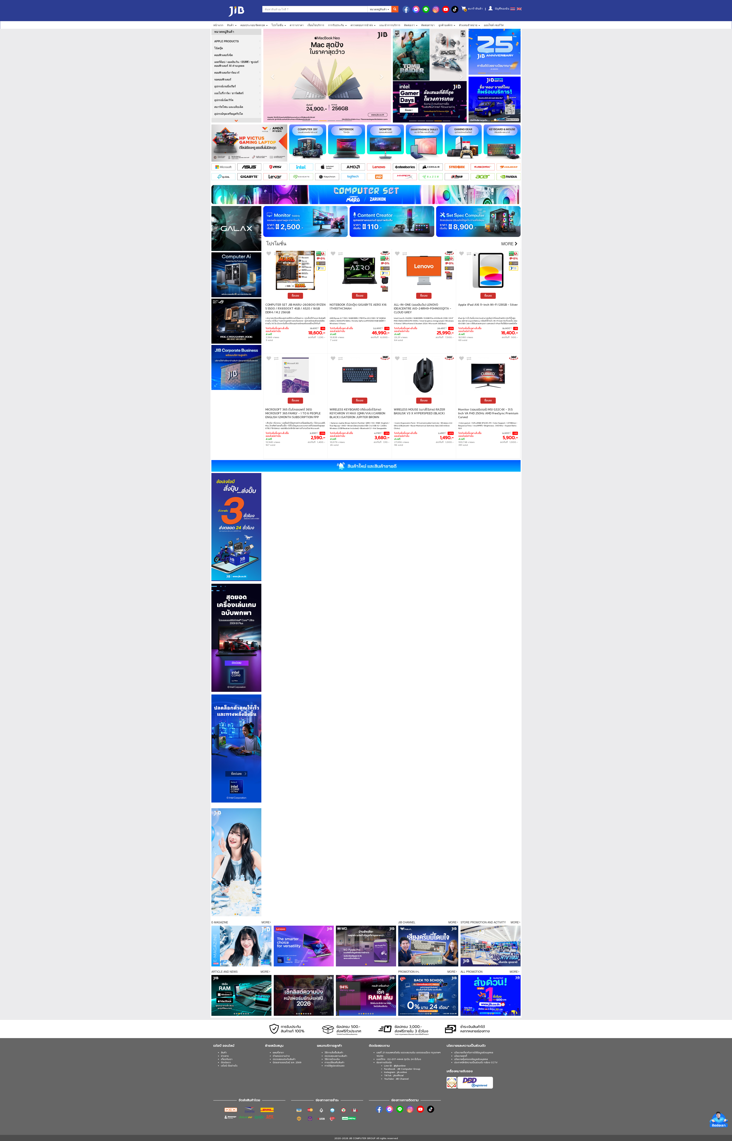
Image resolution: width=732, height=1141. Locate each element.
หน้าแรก (218, 25)
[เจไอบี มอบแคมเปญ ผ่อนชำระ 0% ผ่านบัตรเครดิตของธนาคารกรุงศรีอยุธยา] (321, 263)
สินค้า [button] (231, 25)
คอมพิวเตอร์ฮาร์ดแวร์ (226, 72)
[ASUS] (249, 167)
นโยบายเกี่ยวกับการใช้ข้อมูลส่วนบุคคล (473, 1052)
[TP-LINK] (223, 176)
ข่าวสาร (225, 1056)
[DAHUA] (457, 176)
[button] (272, 75)
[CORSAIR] (431, 167)
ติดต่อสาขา (428, 25)
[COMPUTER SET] (366, 194)
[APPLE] (327, 167)
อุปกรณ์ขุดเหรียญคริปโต (228, 113)
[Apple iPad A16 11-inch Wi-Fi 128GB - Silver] (488, 270)
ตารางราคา (297, 25)
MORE (266, 922)
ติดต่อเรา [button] (410, 25)
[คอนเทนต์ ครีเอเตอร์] (392, 221)
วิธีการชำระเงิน (332, 1059)
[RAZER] (431, 176)
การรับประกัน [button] (336, 25)
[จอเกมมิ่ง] (305, 221)
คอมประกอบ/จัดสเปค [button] (253, 25)
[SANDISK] (483, 167)
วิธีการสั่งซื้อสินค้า (334, 1052)
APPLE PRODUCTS (226, 41)
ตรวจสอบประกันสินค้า (284, 1059)
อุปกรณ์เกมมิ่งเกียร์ (225, 86)
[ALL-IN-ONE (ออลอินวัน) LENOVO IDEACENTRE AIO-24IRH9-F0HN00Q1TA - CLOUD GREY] (424, 270)
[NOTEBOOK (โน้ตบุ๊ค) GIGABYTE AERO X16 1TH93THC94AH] (360, 270)
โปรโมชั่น (276, 243)
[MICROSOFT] (223, 167)
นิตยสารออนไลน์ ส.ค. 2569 (287, 1062)
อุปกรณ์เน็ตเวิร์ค (223, 100)
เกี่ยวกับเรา (226, 1059)
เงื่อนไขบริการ (315, 25)
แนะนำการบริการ (389, 25)
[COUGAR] (509, 167)
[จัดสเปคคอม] (478, 221)
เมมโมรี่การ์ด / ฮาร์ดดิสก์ (228, 93)
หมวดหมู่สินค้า (379, 9)
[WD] (379, 176)
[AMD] (353, 167)
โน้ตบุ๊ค (218, 48)
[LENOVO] (379, 167)
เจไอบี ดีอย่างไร (229, 1065)
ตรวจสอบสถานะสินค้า (336, 1056)
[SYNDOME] (457, 167)
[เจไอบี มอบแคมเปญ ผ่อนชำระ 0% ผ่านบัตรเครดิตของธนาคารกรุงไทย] (321, 258)
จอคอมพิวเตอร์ (222, 79)
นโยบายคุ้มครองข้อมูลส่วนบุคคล (471, 1059)
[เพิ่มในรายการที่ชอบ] (268, 254)
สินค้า (224, 1052)
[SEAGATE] (301, 176)
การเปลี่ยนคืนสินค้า (334, 1062)
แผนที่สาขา (278, 1052)
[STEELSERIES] (405, 167)
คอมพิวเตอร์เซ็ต (223, 55)
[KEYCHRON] (327, 176)
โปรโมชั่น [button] (277, 25)
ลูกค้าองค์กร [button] (445, 25)
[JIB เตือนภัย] (495, 52)
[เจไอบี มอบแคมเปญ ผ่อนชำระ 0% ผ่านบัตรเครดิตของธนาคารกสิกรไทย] (321, 253)
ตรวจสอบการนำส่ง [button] (362, 25)
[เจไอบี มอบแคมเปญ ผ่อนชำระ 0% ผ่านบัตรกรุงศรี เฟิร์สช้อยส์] (321, 268)
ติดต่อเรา (226, 1062)
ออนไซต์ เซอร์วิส (494, 25)
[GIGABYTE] (249, 176)
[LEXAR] (275, 176)
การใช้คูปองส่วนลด (334, 1065)
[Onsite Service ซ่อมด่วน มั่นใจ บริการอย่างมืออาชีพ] (495, 100)
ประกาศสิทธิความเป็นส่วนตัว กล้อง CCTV (476, 1062)
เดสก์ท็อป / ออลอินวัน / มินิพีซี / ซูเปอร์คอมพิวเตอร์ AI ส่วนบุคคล (236, 63)
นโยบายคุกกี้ (460, 1056)
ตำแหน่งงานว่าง (281, 1056)
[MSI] (275, 167)
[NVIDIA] (509, 176)
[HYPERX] (405, 176)
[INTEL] (301, 167)
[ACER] (483, 176)
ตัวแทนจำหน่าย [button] (468, 25)
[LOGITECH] (353, 176)
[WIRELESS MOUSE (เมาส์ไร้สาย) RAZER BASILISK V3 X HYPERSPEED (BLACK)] (424, 375)
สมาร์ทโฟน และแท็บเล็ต (228, 107)
